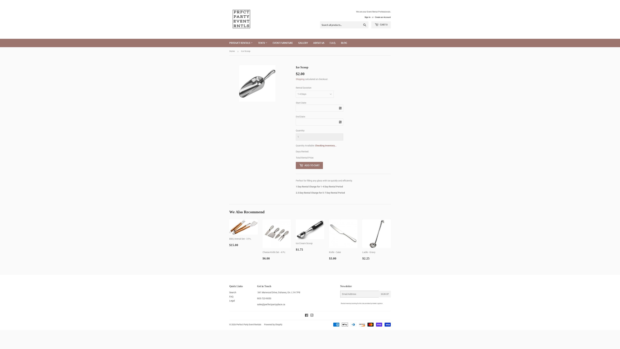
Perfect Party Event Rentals (248, 324)
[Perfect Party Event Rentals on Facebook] (306, 315)
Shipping (300, 79)
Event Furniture (283, 43)
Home (232, 51)
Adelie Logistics (377, 303)
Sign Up (385, 294)
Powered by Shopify (273, 324)
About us (318, 43)
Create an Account (383, 17)
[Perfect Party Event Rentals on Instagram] (312, 315)
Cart (383, 24)
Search (232, 292)
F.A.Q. (333, 43)
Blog (344, 43)
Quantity (300, 130)
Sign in (368, 17)
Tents (261, 43)
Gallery (303, 43)
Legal (232, 300)
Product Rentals (240, 43)
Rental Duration (303, 87)
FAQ (231, 296)
